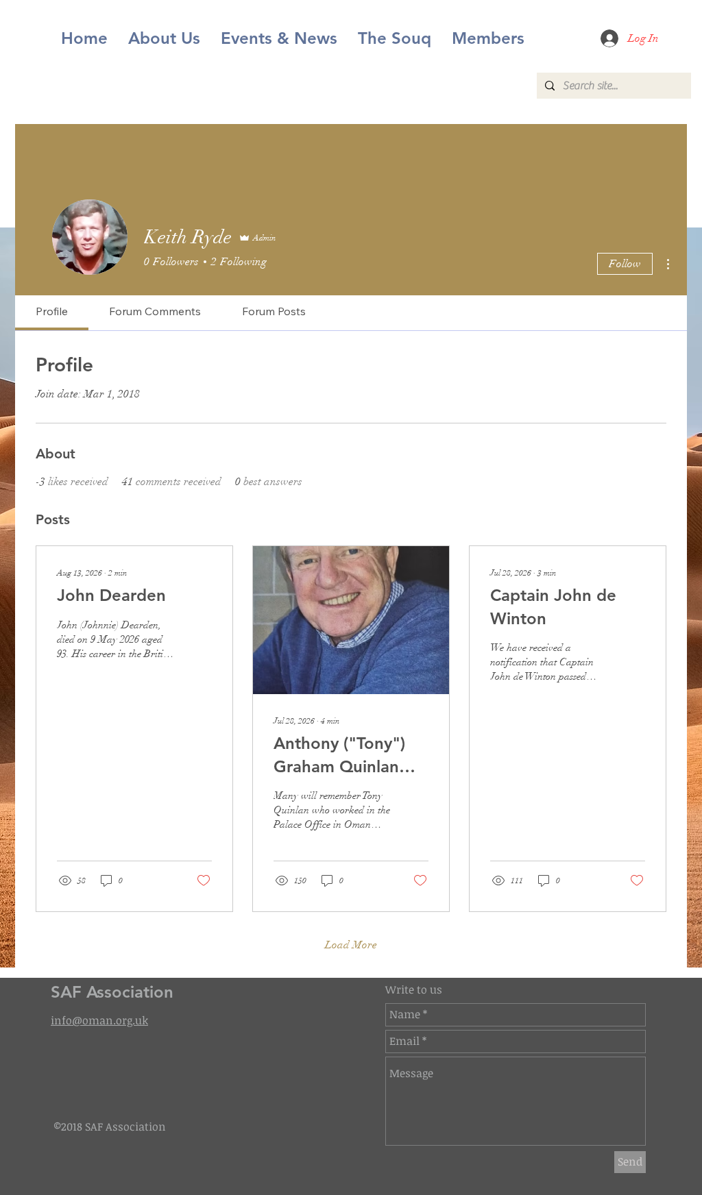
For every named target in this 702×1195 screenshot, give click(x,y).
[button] (279, 38)
